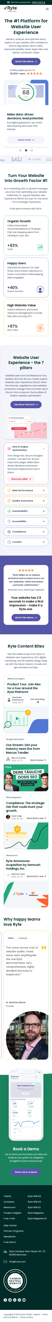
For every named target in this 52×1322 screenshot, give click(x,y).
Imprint (37, 1314)
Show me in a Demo (26, 1172)
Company (9, 1201)
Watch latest (37, 760)
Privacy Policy (26, 1317)
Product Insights (12, 1213)
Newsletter (10, 1236)
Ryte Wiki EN (34, 1196)
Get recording (37, 699)
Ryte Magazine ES (37, 1218)
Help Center (10, 1225)
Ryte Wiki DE (34, 1201)
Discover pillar (19, 479)
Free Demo (10, 1242)
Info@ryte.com (17, 1261)
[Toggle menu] (47, 9)
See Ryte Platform (24, 404)
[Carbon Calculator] (15, 1281)
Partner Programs (13, 1231)
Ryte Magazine (36, 1213)
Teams (7, 1196)
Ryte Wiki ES (34, 1207)
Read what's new (35, 818)
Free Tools (9, 1218)
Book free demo (24, 61)
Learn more (37, 2)
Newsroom (9, 1207)
